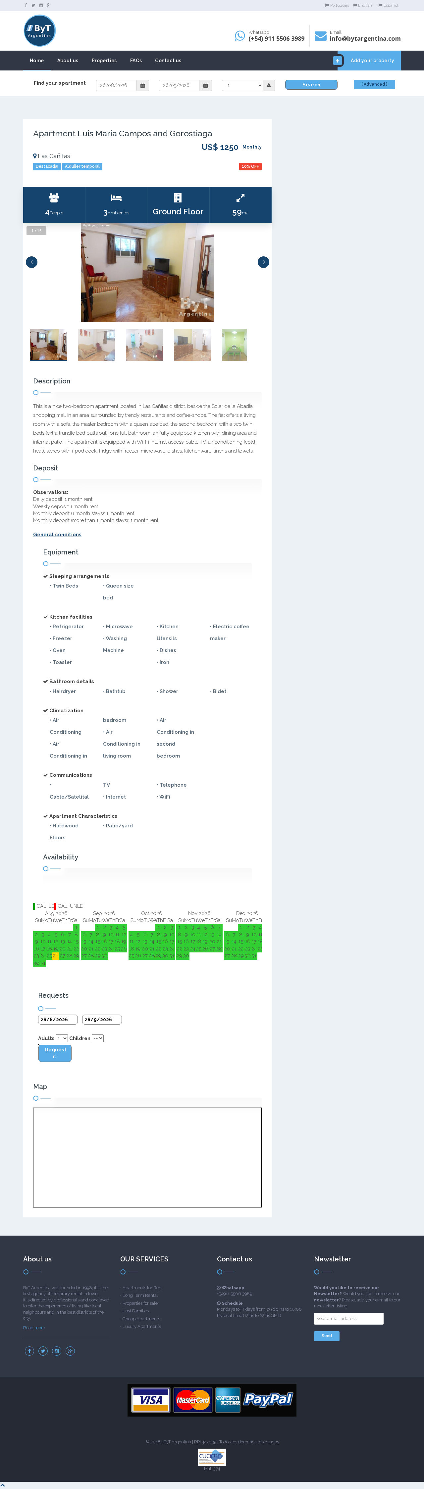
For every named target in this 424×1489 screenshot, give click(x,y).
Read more (34, 1327)
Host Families (136, 1310)
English (365, 5)
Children (79, 1038)
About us (68, 60)
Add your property (372, 60)
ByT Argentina (177, 1441)
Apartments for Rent (143, 1287)
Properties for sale (140, 1303)
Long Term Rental (140, 1295)
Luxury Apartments (142, 1326)
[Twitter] (33, 5)
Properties (104, 60)
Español (391, 5)
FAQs (136, 60)
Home (37, 60)
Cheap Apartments (141, 1318)
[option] (147, 272)
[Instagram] (41, 5)
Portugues (339, 5)
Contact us (168, 60)
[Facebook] (26, 5)
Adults (46, 1038)
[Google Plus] (49, 5)
